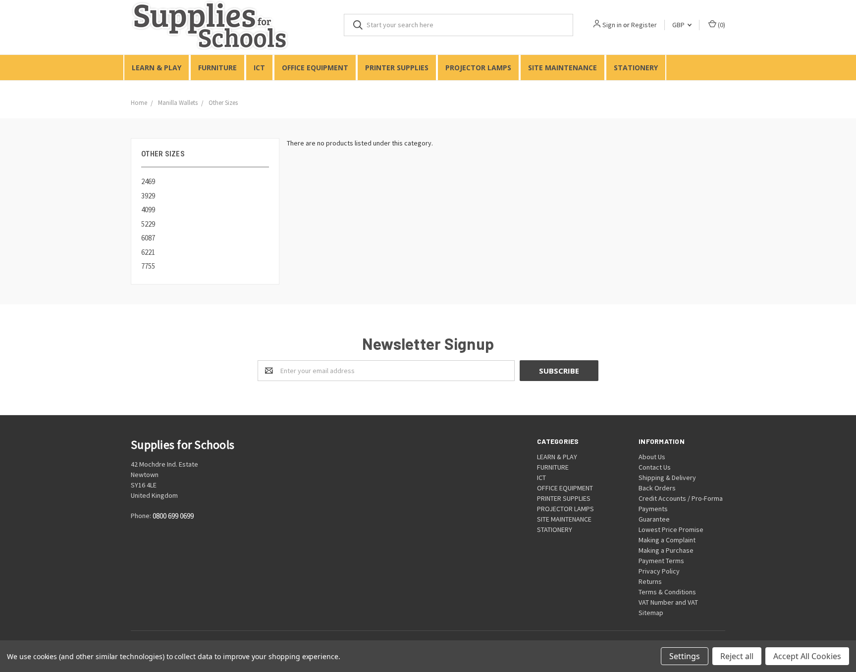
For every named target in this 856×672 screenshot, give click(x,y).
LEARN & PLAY (156, 67)
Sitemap (651, 612)
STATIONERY (636, 67)
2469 (148, 181)
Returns (650, 581)
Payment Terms (661, 560)
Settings (684, 656)
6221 (148, 252)
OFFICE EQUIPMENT (315, 67)
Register (644, 24)
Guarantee (654, 519)
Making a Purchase (666, 550)
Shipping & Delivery (667, 477)
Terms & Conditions (667, 591)
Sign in (612, 24)
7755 (148, 266)
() (720, 24)
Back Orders (657, 487)
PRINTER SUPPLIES (396, 67)
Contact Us (655, 467)
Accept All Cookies (807, 656)
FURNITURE (217, 67)
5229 (148, 224)
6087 (148, 237)
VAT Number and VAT (668, 602)
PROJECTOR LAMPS (478, 67)
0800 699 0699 (173, 516)
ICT (259, 67)
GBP (679, 24)
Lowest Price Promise (671, 529)
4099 (148, 209)
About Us (652, 456)
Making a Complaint (667, 539)
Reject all (736, 656)
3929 (148, 195)
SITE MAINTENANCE (562, 67)
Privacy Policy (659, 571)
